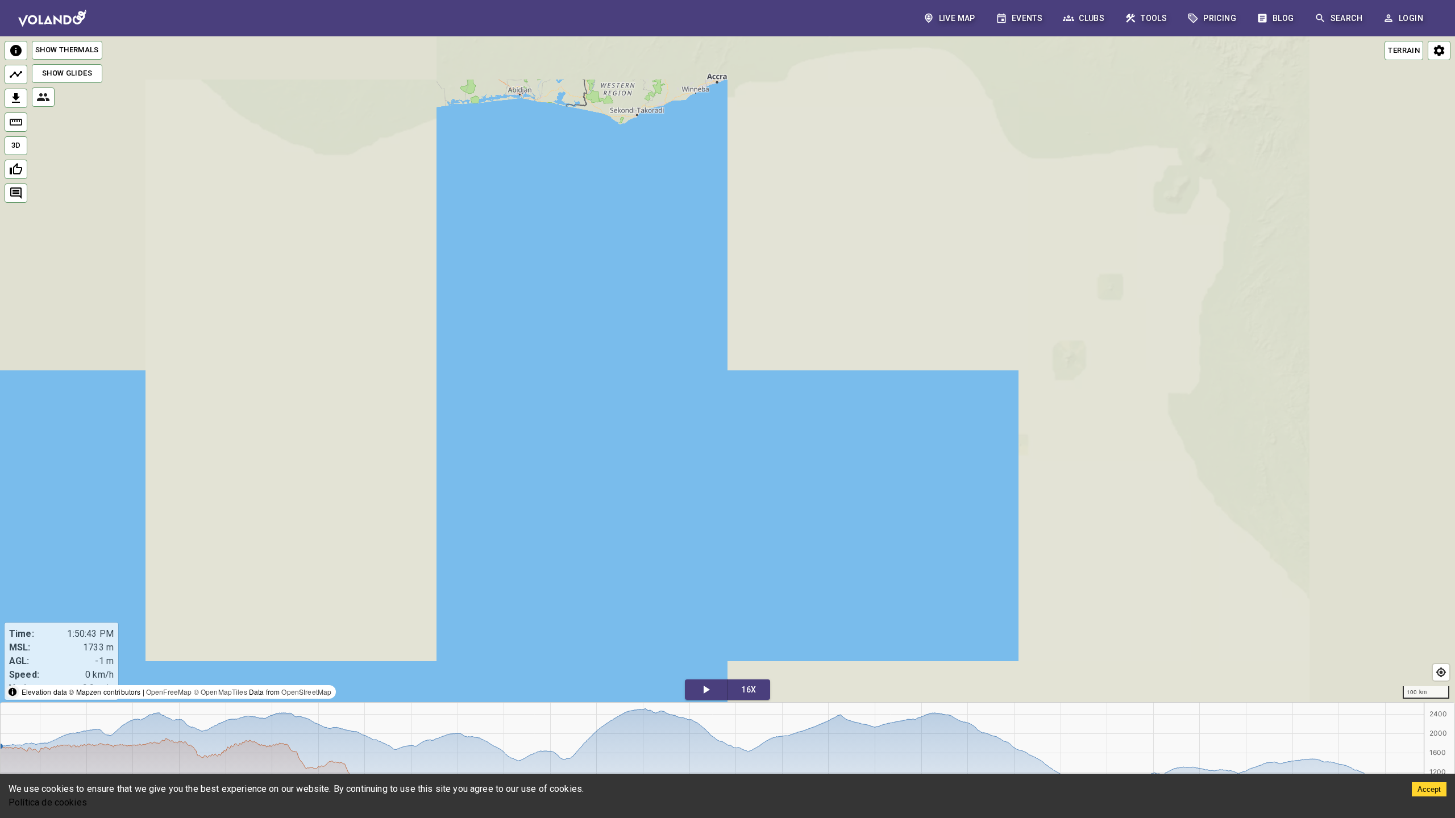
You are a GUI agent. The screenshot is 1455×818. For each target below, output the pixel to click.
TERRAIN (1404, 50)
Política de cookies (48, 802)
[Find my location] (1441, 672)
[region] (727, 370)
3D (16, 145)
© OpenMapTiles (220, 691)
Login (1411, 18)
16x (748, 689)
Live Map (957, 18)
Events (1027, 18)
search (1346, 18)
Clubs (1091, 18)
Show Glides (67, 73)
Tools (1154, 18)
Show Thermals (67, 49)
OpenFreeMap (169, 691)
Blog (1283, 18)
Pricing (1219, 18)
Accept (1429, 789)
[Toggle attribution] (12, 692)
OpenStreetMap (306, 691)
